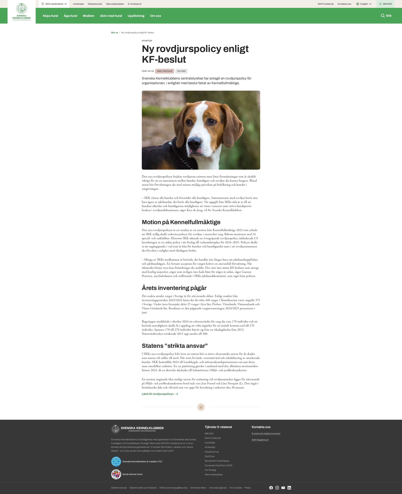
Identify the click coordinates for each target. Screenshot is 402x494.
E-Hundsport (134, 4)
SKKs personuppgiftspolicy (173, 487)
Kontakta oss (344, 4)
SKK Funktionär (326, 4)
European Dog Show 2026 (218, 465)
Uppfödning (136, 15)
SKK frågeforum (260, 440)
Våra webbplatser (115, 4)
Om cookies (235, 487)
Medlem (88, 15)
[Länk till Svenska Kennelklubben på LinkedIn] (289, 487)
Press (247, 487)
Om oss (155, 15)
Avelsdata (210, 447)
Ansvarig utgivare (218, 487)
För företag (210, 470)
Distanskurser (95, 4)
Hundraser (78, 4)
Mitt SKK (209, 433)
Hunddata (210, 442)
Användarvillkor (198, 487)
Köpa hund (50, 15)
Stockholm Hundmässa (217, 461)
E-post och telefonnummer (266, 433)
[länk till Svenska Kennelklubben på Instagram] (277, 487)
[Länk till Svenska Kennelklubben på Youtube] (283, 487)
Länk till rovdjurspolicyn (158, 394)
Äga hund (70, 15)
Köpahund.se (212, 451)
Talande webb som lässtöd (143, 487)
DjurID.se (209, 456)
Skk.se (114, 32)
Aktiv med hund (111, 15)
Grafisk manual (119, 487)
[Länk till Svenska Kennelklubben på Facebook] (271, 487)
